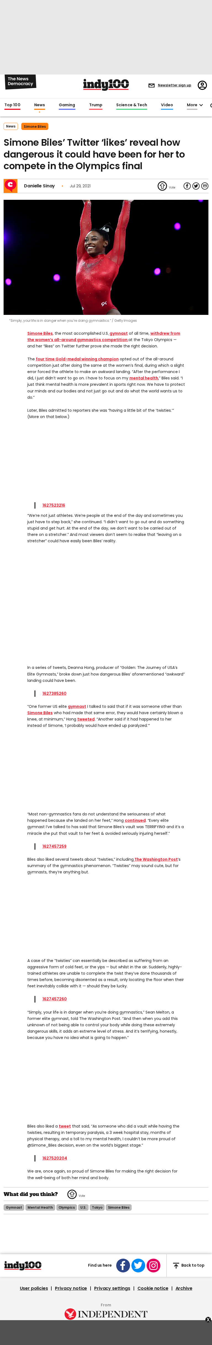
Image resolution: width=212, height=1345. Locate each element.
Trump (95, 105)
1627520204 (55, 1158)
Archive (184, 1288)
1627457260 (55, 999)
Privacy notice (71, 1288)
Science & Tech (131, 105)
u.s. (83, 1207)
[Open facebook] (123, 1265)
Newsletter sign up (174, 85)
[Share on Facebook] (187, 186)
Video (167, 105)
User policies (34, 1288)
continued (135, 820)
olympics (67, 1207)
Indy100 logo (106, 85)
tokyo (97, 1207)
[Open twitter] (138, 1265)
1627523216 (54, 505)
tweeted (86, 719)
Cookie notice (152, 1288)
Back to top (193, 1265)
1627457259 (55, 846)
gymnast (118, 333)
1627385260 (55, 693)
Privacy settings (112, 1288)
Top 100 (12, 105)
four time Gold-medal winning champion (77, 359)
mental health (143, 378)
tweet (65, 1126)
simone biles (35, 126)
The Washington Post (156, 859)
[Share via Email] (204, 186)
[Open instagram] (153, 1265)
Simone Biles (40, 333)
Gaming (67, 105)
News (39, 105)
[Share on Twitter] (196, 186)
